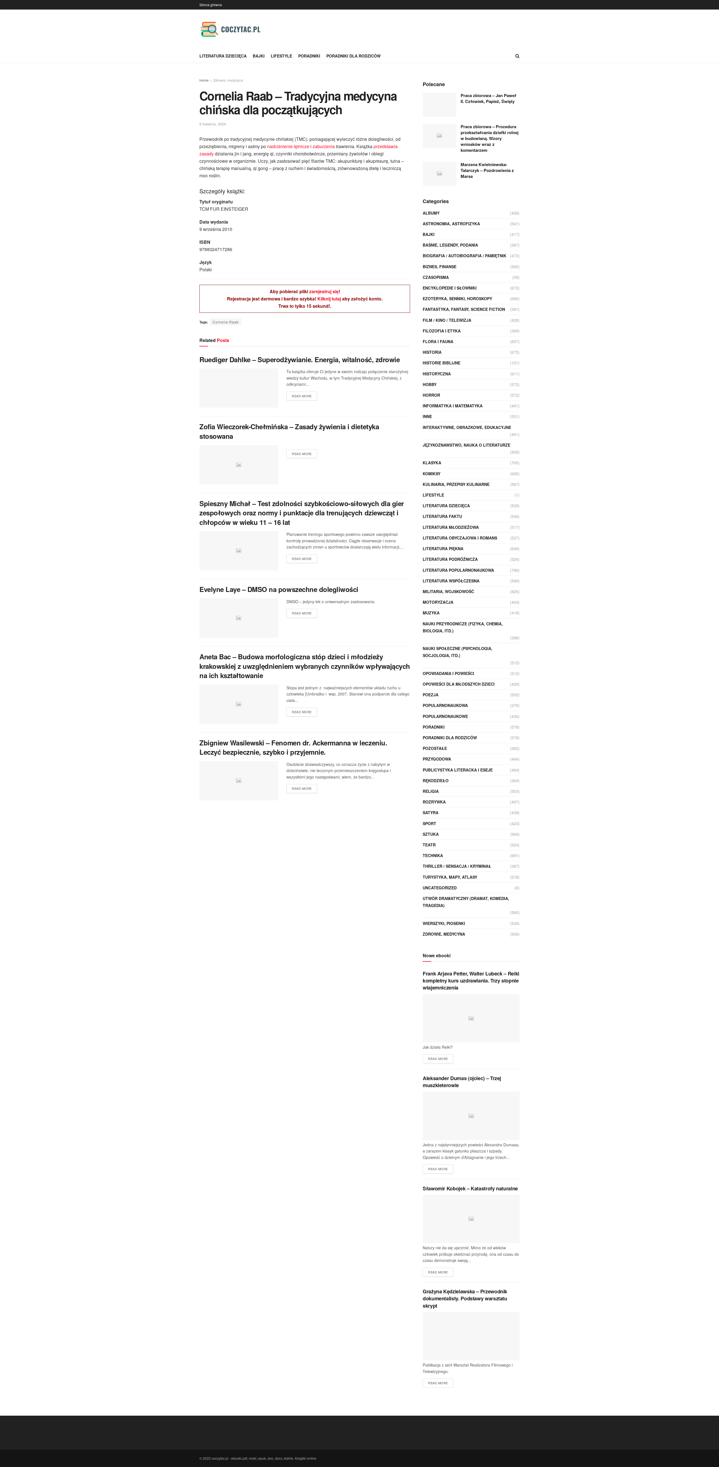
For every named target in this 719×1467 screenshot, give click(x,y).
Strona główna (210, 4)
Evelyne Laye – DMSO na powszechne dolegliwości (278, 589)
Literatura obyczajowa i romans (460, 538)
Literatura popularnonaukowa (458, 570)
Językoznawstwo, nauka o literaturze (466, 445)
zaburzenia (324, 146)
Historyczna (437, 373)
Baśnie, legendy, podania (450, 245)
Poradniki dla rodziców (353, 56)
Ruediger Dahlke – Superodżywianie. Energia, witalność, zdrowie (299, 359)
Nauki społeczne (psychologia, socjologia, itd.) (457, 652)
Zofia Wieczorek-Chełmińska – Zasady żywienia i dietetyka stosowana (289, 431)
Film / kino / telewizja (447, 320)
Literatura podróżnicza (450, 559)
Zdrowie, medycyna (228, 80)
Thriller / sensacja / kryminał (457, 866)
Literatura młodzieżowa (451, 527)
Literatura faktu (442, 516)
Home (204, 80)
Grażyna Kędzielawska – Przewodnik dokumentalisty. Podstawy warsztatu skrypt (465, 1298)
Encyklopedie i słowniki (450, 288)
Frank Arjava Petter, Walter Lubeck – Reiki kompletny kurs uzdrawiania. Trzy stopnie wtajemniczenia (471, 980)
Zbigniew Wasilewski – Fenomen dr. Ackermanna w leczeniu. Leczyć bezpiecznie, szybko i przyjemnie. (293, 747)
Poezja (430, 694)
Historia (432, 352)
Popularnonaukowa (445, 705)
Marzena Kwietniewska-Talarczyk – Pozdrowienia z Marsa (487, 170)
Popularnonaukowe (445, 716)
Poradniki (309, 56)
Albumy (431, 213)
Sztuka (431, 834)
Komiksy (431, 473)
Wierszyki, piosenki (444, 923)
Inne (427, 416)
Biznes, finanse (439, 266)
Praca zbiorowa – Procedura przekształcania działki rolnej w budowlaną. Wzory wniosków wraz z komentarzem (489, 138)
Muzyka (431, 613)
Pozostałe (435, 748)
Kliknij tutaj (329, 298)
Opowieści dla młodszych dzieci (459, 684)
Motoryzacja (438, 602)
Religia (431, 791)
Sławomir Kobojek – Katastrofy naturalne (470, 1188)
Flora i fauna (438, 341)
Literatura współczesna (451, 581)
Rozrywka (434, 802)
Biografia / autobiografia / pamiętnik (464, 255)
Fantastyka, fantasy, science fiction (464, 309)
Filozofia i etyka (442, 331)
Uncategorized (440, 887)
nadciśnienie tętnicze (288, 146)
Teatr (429, 845)
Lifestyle (281, 56)
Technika (433, 855)
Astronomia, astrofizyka (451, 223)
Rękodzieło (436, 780)
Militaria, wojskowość (448, 591)
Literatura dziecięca (223, 56)
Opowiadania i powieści (448, 673)
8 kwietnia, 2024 (212, 124)
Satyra (430, 812)
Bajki (259, 56)
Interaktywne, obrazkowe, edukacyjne (467, 427)
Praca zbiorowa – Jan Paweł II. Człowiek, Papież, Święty (488, 98)
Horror (431, 395)
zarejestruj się (324, 291)
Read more (302, 396)
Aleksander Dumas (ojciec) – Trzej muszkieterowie (462, 1082)
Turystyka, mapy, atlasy (450, 877)
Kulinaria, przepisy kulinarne (456, 484)
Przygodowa (437, 759)
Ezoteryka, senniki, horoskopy (457, 298)
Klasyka (432, 462)
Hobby (429, 384)
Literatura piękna (443, 548)
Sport (429, 823)
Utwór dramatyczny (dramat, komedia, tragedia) (466, 902)
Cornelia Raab (226, 322)
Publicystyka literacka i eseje (458, 770)
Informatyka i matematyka (453, 405)
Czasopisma (436, 277)
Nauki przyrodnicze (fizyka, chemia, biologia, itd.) (463, 627)
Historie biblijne (441, 363)
